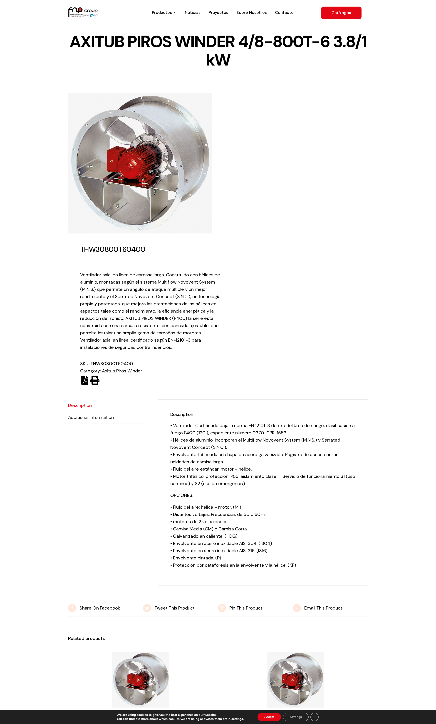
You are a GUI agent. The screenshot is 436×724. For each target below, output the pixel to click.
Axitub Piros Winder (122, 371)
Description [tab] (80, 405)
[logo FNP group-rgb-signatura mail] (83, 9)
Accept (269, 717)
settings (237, 719)
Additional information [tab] (91, 417)
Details (141, 681)
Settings (296, 717)
